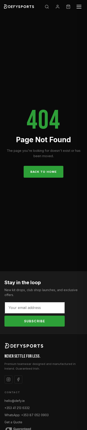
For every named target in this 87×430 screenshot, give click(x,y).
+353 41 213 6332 (17, 408)
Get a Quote (13, 422)
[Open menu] (79, 6)
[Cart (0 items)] (68, 6)
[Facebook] (18, 379)
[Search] (46, 6)
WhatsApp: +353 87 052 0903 (26, 415)
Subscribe (34, 321)
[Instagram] (8, 379)
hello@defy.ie (14, 401)
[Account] (57, 6)
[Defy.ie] (19, 6)
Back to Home (43, 171)
